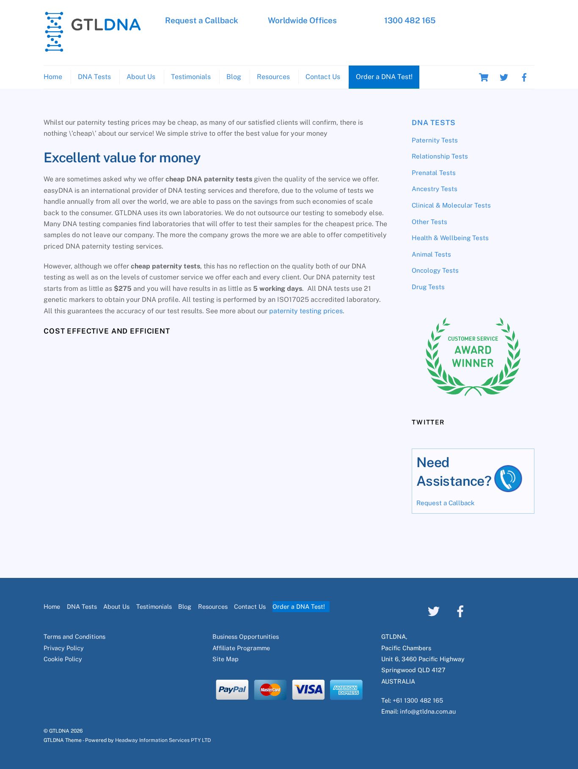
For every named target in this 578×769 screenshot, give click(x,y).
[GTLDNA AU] (93, 48)
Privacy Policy (64, 647)
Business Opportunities (245, 636)
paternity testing (296, 311)
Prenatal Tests (434, 172)
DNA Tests (94, 77)
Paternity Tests (435, 140)
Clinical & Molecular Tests (451, 205)
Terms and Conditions (74, 636)
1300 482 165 (410, 20)
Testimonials (191, 77)
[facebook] (524, 77)
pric (329, 311)
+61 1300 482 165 (418, 700)
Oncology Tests (435, 270)
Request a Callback (201, 20)
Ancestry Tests (434, 188)
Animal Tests (431, 254)
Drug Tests (428, 286)
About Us (141, 77)
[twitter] (503, 77)
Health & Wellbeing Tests (450, 237)
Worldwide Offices (302, 20)
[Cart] (483, 77)
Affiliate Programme (241, 647)
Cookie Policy (63, 658)
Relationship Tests (440, 156)
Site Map (225, 658)
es (339, 311)
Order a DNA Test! (384, 77)
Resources (273, 77)
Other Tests (429, 221)
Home (53, 77)
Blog (233, 77)
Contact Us (323, 77)
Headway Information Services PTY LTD (163, 740)
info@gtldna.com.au (428, 711)
